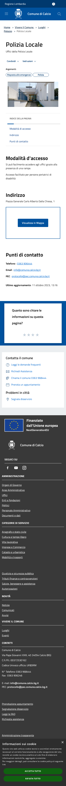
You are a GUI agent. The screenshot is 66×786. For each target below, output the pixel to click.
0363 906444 (24, 263)
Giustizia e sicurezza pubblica (18, 573)
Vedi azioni (28, 61)
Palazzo (8, 31)
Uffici (5, 495)
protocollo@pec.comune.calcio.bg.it (31, 276)
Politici (5, 505)
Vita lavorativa (10, 542)
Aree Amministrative (13, 490)
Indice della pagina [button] (20, 118)
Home (7, 27)
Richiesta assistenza (13, 719)
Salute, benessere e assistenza (18, 584)
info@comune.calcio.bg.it (27, 270)
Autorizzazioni (9, 589)
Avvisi (5, 615)
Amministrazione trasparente (18, 735)
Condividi (11, 61)
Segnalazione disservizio (15, 709)
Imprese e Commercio (13, 547)
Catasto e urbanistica (13, 552)
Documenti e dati (11, 515)
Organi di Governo (12, 485)
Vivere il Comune (24, 27)
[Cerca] (59, 14)
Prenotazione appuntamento (17, 704)
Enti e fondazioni (11, 500)
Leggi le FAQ (8, 714)
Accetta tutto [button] (33, 771)
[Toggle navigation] (6, 14)
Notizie (6, 605)
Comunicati (8, 610)
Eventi (5, 635)
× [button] (62, 742)
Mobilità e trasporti (12, 557)
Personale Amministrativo (16, 510)
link (4, 764)
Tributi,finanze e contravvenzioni (20, 578)
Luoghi (41, 27)
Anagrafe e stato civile (14, 532)
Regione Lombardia (15, 4)
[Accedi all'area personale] (53, 4)
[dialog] (33, 762)
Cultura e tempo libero (14, 537)
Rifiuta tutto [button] (33, 778)
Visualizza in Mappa (33, 223)
